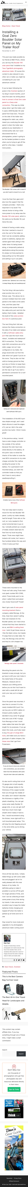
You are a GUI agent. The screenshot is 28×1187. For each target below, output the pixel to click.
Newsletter (9, 1178)
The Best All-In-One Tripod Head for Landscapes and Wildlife (13, 1000)
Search (4, 1050)
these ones (6, 741)
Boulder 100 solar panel (10, 216)
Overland (14, 91)
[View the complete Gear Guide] (14, 1147)
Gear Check (16, 26)
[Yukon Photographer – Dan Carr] (12, 2)
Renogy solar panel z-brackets (14, 663)
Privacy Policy (17, 1178)
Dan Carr (7, 943)
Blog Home (6, 26)
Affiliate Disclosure (14, 1181)
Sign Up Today (14, 1089)
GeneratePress (22, 1184)
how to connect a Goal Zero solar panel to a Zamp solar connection (14, 102)
